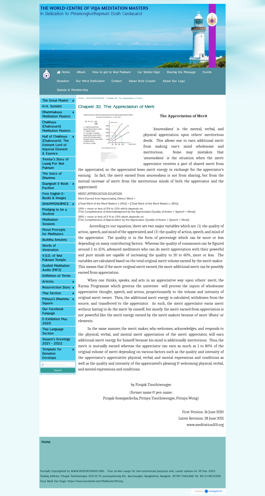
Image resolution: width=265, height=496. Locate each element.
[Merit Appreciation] (109, 131)
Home (81, 98)
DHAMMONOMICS (95, 98)
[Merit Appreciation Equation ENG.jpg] (109, 156)
